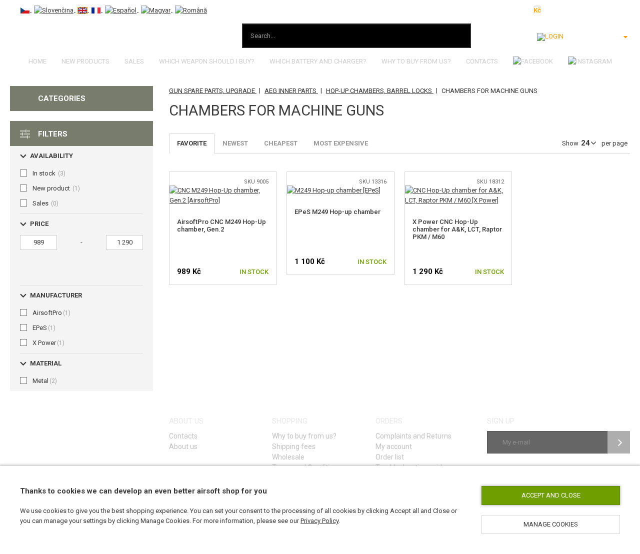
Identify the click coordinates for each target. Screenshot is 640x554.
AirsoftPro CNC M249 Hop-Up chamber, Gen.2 (221, 225)
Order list (390, 457)
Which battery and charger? (318, 61)
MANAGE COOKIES (551, 524)
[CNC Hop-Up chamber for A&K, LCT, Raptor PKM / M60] (458, 190)
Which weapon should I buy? (206, 61)
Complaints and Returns (414, 436)
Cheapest (281, 143)
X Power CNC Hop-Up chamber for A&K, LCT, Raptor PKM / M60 (457, 229)
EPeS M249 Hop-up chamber (337, 212)
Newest (235, 143)
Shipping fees (294, 446)
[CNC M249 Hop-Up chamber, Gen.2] (223, 190)
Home (37, 61)
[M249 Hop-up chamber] (333, 190)
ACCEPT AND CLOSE (551, 495)
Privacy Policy (319, 520)
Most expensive (341, 143)
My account (394, 446)
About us (183, 446)
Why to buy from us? (416, 61)
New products (86, 61)
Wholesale (288, 457)
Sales (134, 61)
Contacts (482, 61)
